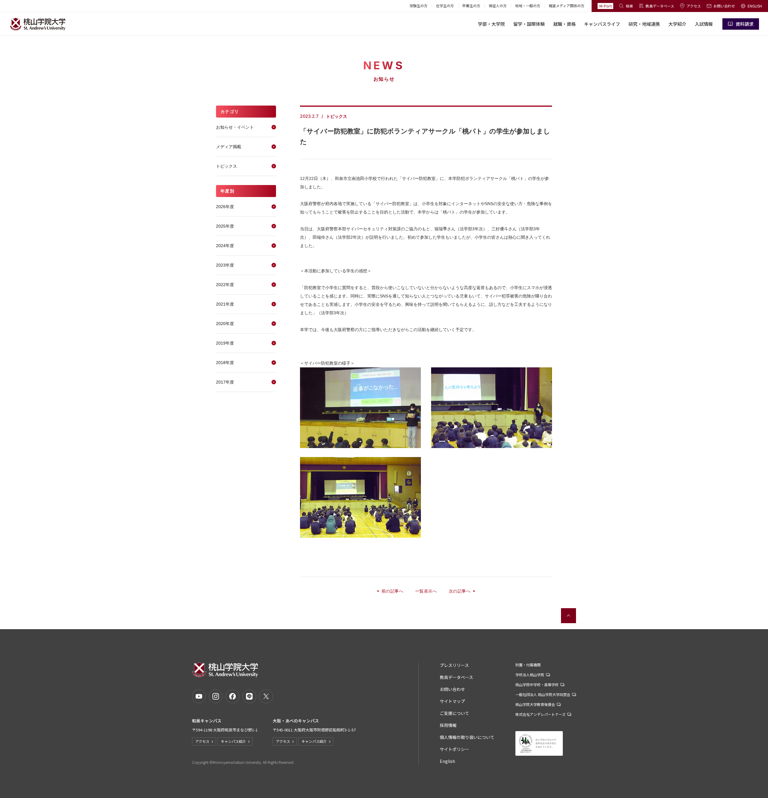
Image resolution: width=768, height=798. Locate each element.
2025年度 (225, 226)
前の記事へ (392, 591)
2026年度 (225, 206)
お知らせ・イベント (235, 127)
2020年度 (225, 323)
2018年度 (225, 362)
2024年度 (225, 245)
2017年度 (225, 382)
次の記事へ (459, 591)
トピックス (226, 166)
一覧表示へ (426, 591)
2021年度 (225, 304)
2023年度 (225, 265)
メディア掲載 (228, 146)
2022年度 (225, 284)
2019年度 (225, 343)
